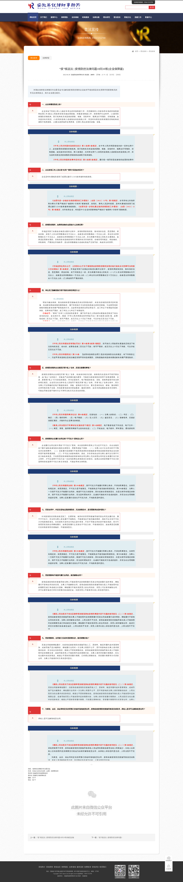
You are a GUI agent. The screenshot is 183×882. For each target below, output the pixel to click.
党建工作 (138, 17)
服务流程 (80, 867)
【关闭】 (118, 75)
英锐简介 (42, 867)
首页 (136, 51)
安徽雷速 (84, 876)
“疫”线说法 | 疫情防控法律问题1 (110, 837)
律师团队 (64, 17)
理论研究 (106, 17)
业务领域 (75, 17)
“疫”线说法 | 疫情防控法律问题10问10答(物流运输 (55, 837)
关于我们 (43, 17)
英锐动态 (57, 867)
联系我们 (103, 867)
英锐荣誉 (49, 867)
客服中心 (148, 17)
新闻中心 (54, 17)
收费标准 (87, 867)
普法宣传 (117, 17)
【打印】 (112, 75)
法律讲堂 (46, 58)
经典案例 (85, 17)
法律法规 (96, 17)
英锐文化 (127, 17)
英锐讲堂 (95, 867)
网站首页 (33, 17)
